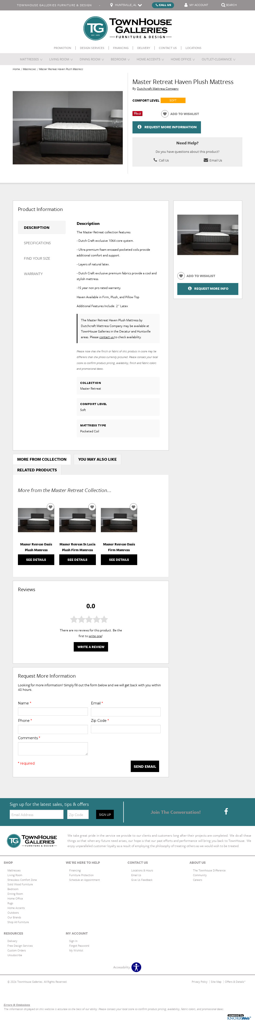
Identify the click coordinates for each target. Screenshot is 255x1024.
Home (16, 69)
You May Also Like (97, 459)
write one (95, 635)
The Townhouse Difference (209, 870)
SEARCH (231, 4)
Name (24, 703)
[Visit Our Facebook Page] (226, 811)
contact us (106, 336)
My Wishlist (76, 950)
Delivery (143, 47)
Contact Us (168, 47)
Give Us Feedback (141, 879)
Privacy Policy (199, 982)
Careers (197, 879)
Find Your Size (37, 258)
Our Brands (12, 994)
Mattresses (29, 59)
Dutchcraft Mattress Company (158, 88)
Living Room (59, 59)
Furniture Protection (81, 875)
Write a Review (90, 646)
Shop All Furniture (18, 922)
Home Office (181, 59)
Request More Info (211, 288)
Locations (193, 47)
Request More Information (170, 126)
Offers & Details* (235, 982)
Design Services (92, 47)
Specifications (37, 243)
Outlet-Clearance (217, 59)
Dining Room (90, 59)
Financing (120, 47)
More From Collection (41, 459)
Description (36, 227)
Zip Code (100, 720)
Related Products (37, 470)
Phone (25, 720)
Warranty (33, 273)
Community (200, 875)
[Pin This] (137, 114)
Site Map (216, 982)
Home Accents (148, 59)
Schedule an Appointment (84, 879)
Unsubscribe (14, 955)
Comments (29, 738)
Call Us (165, 4)
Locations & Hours (142, 870)
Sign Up (105, 814)
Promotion (62, 47)
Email (97, 703)
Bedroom (118, 59)
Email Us (215, 160)
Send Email (145, 766)
